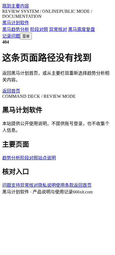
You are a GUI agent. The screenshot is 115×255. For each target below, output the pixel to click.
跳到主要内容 (15, 6)
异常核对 (58, 29)
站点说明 (47, 158)
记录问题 (11, 36)
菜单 (26, 36)
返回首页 (11, 91)
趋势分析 (11, 158)
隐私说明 (47, 185)
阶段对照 (39, 29)
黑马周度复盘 (81, 29)
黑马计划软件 (15, 22)
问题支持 (11, 185)
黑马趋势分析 (15, 29)
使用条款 (65, 185)
